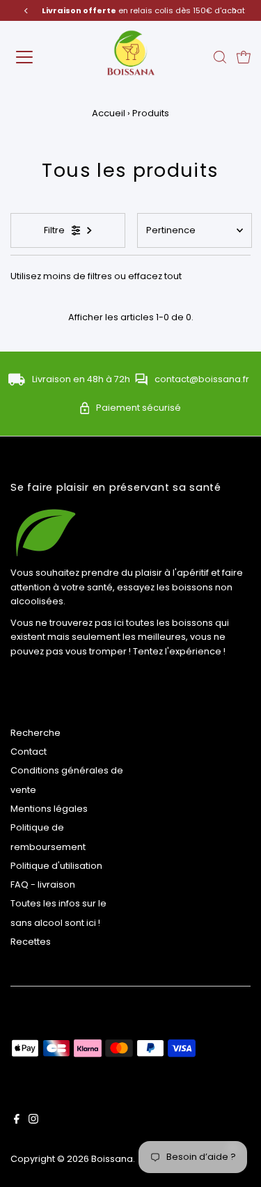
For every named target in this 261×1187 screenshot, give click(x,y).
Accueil (108, 113)
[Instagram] (33, 1121)
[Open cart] (244, 57)
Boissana (112, 1159)
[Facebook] (16, 1121)
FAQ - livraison (42, 884)
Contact (28, 751)
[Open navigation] (36, 57)
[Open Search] (220, 57)
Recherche (35, 733)
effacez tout (155, 276)
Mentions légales (49, 809)
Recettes (30, 942)
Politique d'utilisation (56, 866)
